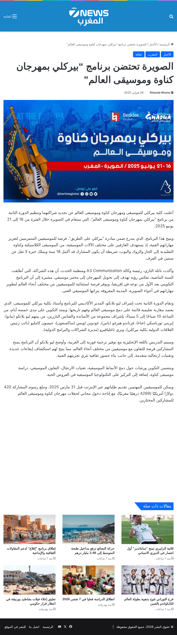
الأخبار (153, 44)
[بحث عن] (171, 18)
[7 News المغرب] (88, 16)
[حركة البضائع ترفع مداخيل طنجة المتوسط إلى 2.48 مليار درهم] (88, 529)
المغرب (152, 54)
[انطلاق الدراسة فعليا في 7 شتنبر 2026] (88, 580)
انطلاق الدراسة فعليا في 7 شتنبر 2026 (88, 599)
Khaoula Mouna (160, 92)
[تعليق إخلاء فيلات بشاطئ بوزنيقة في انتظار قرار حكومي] (29, 580)
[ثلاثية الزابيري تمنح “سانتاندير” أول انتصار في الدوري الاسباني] (147, 529)
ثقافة (139, 54)
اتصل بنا (34, 627)
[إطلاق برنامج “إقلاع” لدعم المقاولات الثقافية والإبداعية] (29, 529)
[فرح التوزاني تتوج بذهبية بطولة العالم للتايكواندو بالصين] (147, 580)
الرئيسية (165, 44)
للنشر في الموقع (15, 627)
